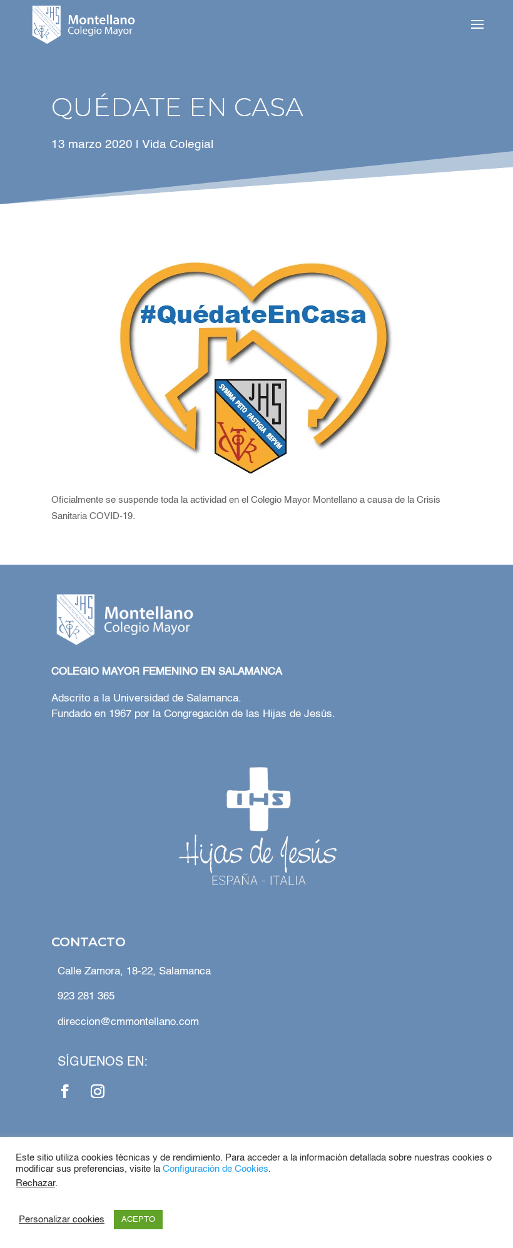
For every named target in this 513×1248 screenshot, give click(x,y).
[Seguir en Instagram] (97, 1091)
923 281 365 (86, 996)
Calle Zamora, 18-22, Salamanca (134, 971)
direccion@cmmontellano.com (128, 1022)
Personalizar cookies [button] (61, 1220)
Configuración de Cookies (215, 1169)
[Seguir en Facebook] (65, 1091)
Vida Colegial (177, 145)
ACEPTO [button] (138, 1220)
